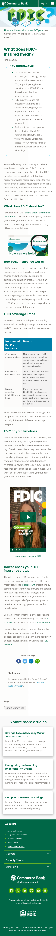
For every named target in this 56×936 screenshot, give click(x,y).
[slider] (30, 550)
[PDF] (39, 556)
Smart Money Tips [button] (15, 708)
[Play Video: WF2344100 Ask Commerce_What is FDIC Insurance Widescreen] (28, 517)
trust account (28, 584)
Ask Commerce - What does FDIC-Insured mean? (26, 34)
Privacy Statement (16, 900)
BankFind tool (43, 622)
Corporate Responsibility (17, 835)
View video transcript (26, 556)
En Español (36, 903)
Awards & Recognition (16, 846)
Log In (44, 3)
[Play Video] (12, 550)
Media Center (13, 842)
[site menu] (52, 3)
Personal (19, 30)
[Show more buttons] (43, 550)
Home (7, 30)
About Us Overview (15, 831)
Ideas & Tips (34, 30)
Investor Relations (15, 838)
